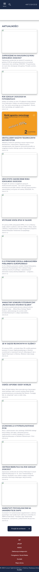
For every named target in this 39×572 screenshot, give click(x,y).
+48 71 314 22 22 (31, 4)
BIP (19, 540)
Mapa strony (19, 563)
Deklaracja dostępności (19, 551)
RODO (19, 548)
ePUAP (19, 544)
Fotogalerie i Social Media (19, 555)
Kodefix (19, 570)
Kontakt (19, 559)
